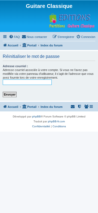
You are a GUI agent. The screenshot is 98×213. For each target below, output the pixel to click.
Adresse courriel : (15, 66)
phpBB (36, 116)
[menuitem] (14, 37)
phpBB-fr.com (56, 121)
